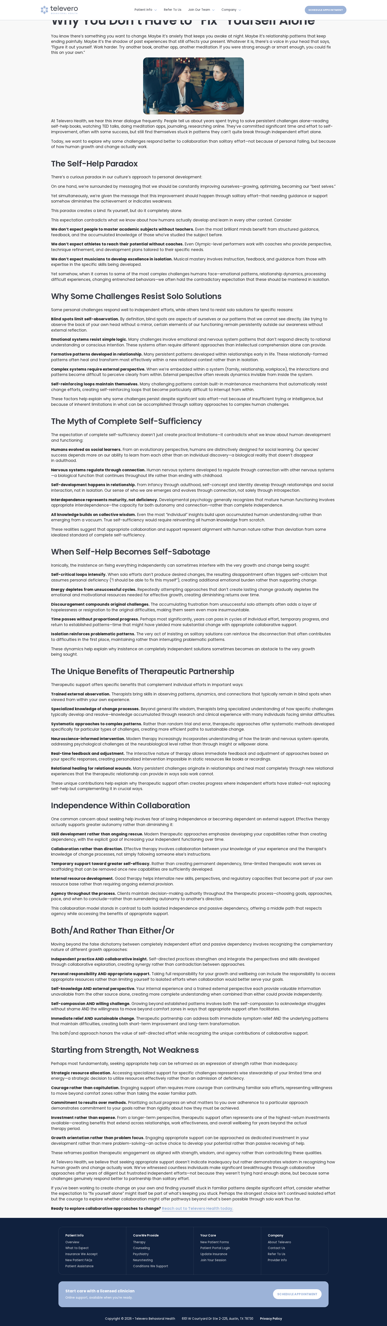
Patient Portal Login (215, 1248)
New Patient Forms (214, 1242)
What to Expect (77, 1248)
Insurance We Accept (81, 1254)
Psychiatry (141, 1254)
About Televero (279, 1242)
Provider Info (277, 1260)
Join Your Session (213, 1260)
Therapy (139, 1242)
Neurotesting (143, 1260)
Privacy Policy (271, 1319)
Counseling (141, 1248)
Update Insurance (213, 1254)
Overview (72, 1242)
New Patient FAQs (78, 1260)
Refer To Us (172, 10)
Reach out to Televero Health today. (197, 1208)
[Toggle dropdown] (155, 10)
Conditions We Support (150, 1266)
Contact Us (276, 1248)
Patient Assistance (79, 1266)
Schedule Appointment (325, 10)
